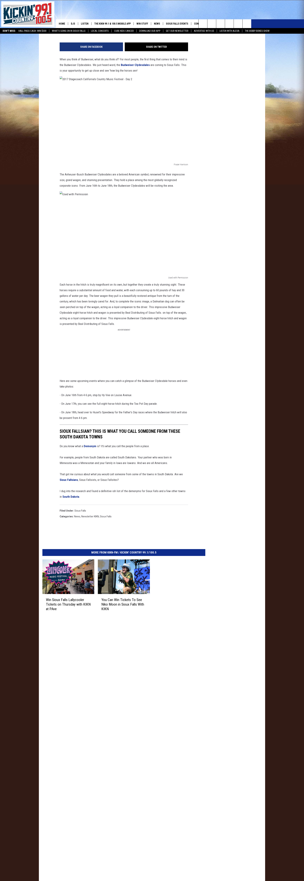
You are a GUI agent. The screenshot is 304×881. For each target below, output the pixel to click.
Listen (84, 23)
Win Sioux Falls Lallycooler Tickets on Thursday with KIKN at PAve (68, 604)
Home (62, 23)
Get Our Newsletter (177, 30)
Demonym (90, 446)
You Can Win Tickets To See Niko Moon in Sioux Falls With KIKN (122, 604)
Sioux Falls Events (177, 23)
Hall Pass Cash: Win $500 (32, 30)
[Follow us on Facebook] (220, 23)
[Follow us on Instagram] (229, 23)
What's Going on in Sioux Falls (69, 30)
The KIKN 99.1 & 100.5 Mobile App (112, 23)
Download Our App (149, 30)
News (157, 23)
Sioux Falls (80, 510)
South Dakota (70, 496)
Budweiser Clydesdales (135, 65)
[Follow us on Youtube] (247, 23)
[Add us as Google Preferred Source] (211, 23)
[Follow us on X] (238, 23)
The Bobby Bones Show (257, 30)
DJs (73, 23)
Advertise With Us (204, 30)
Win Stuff (142, 23)
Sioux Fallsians (69, 480)
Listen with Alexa (229, 30)
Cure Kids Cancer (124, 30)
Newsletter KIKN (90, 516)
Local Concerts (100, 30)
